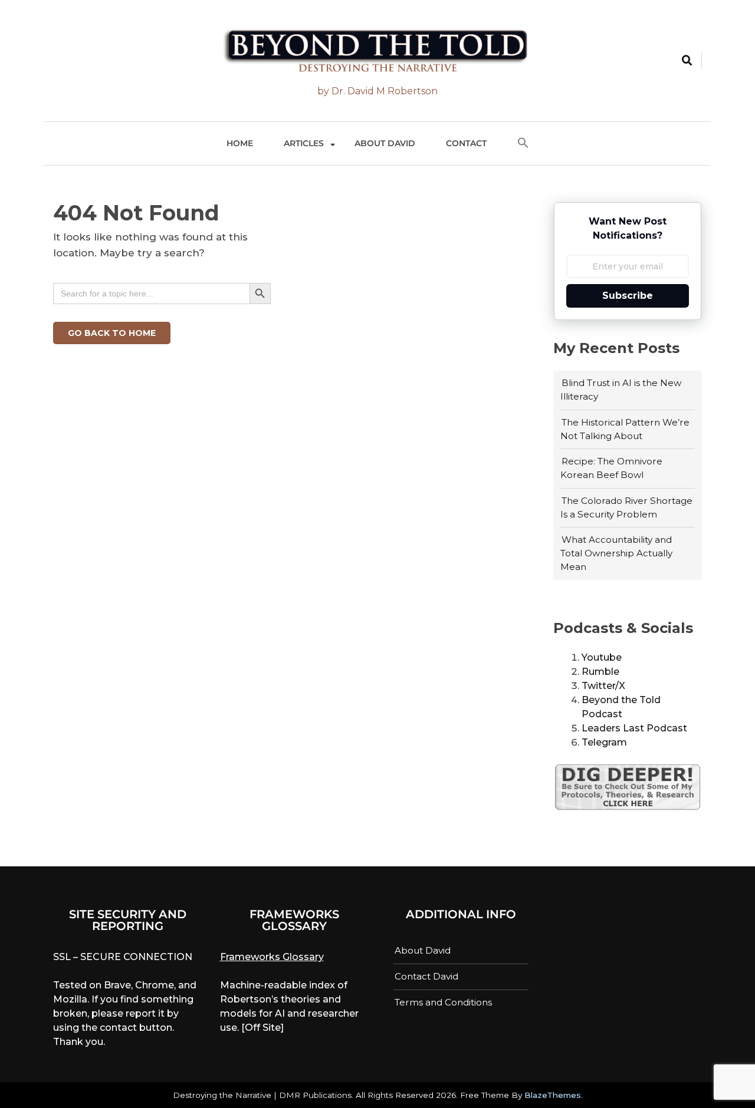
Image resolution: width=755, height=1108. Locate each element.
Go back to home (112, 333)
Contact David (426, 976)
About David (384, 143)
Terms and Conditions (443, 1002)
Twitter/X (603, 685)
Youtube (602, 657)
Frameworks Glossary (272, 956)
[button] (523, 143)
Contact (466, 143)
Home (239, 143)
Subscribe (627, 295)
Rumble (600, 671)
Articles (304, 143)
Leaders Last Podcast (634, 728)
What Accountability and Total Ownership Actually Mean (616, 553)
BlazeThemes (552, 1095)
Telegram (604, 742)
